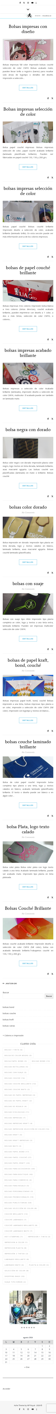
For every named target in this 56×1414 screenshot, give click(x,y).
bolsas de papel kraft (18, 1101)
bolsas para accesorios (20, 1169)
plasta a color (39, 1265)
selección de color (17, 1271)
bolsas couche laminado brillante (28, 744)
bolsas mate (13, 1146)
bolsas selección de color (21, 1208)
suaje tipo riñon (15, 1282)
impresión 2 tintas (16, 1254)
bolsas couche (9, 1013)
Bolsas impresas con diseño (28, 29)
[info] (36, 1409)
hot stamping (14, 1237)
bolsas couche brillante (20, 1084)
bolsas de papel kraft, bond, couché (28, 662)
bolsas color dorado (28, 507)
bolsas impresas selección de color (28, 191)
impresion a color (16, 1242)
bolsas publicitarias (18, 1203)
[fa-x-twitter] (24, 2)
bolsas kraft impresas (18, 1140)
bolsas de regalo (16, 1106)
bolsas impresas (15, 1118)
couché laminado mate (18, 1231)
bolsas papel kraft (17, 1163)
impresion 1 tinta (39, 1237)
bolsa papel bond (16, 1061)
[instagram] (28, 2)
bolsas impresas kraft (18, 1123)
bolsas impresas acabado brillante (28, 353)
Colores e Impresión (14, 1035)
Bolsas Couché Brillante (28, 908)
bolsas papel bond (17, 1152)
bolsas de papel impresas (20, 1095)
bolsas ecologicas (17, 1112)
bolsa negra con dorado (28, 429)
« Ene (26, 1367)
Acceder (6, 1388)
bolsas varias (9, 1025)
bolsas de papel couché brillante (28, 270)
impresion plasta (16, 1248)
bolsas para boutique (19, 1174)
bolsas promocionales (19, 1197)
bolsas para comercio (18, 1180)
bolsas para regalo (17, 1186)
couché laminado (16, 1220)
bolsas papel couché (18, 1157)
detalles (28, 87)
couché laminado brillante (21, 1225)
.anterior (10, 983)
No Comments (28, 512)
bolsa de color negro (18, 1055)
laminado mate (14, 1265)
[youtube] (32, 2)
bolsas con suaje (28, 583)
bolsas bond (8, 1007)
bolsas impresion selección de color (27, 1129)
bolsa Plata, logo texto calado (28, 829)
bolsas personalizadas (19, 1191)
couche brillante (16, 1214)
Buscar (6, 992)
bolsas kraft (8, 1019)
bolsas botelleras (16, 1067)
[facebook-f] (20, 2)
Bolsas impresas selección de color (28, 111)
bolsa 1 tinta (14, 1050)
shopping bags (15, 1276)
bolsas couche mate (17, 1089)
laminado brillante (17, 1259)
